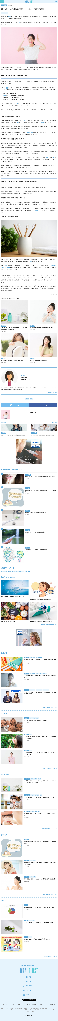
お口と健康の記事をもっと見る (49, 828)
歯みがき (4, 653)
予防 (30, 262)
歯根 (18, 122)
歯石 (54, 157)
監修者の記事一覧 (52, 392)
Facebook (42, 1004)
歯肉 (25, 120)
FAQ (13, 1004)
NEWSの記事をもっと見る (50, 956)
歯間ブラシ (53, 266)
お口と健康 (5, 774)
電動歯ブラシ (21, 571)
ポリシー (21, 1004)
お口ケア (4, 713)
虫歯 (7, 87)
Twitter (52, 1004)
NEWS (3, 900)
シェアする (44, 405)
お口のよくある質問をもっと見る (48, 624)
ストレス (16, 104)
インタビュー (4, 571)
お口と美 (4, 835)
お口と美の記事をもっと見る (49, 894)
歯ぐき (4, 96)
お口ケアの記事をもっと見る (49, 768)
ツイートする (16, 405)
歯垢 (47, 157)
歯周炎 (42, 122)
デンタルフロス (6, 268)
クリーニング (34, 210)
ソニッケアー (14, 571)
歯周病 (3, 13)
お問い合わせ (31, 1004)
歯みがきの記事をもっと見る (49, 707)
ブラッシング (29, 132)
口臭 (7, 13)
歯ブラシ (5, 266)
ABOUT (5, 1004)
